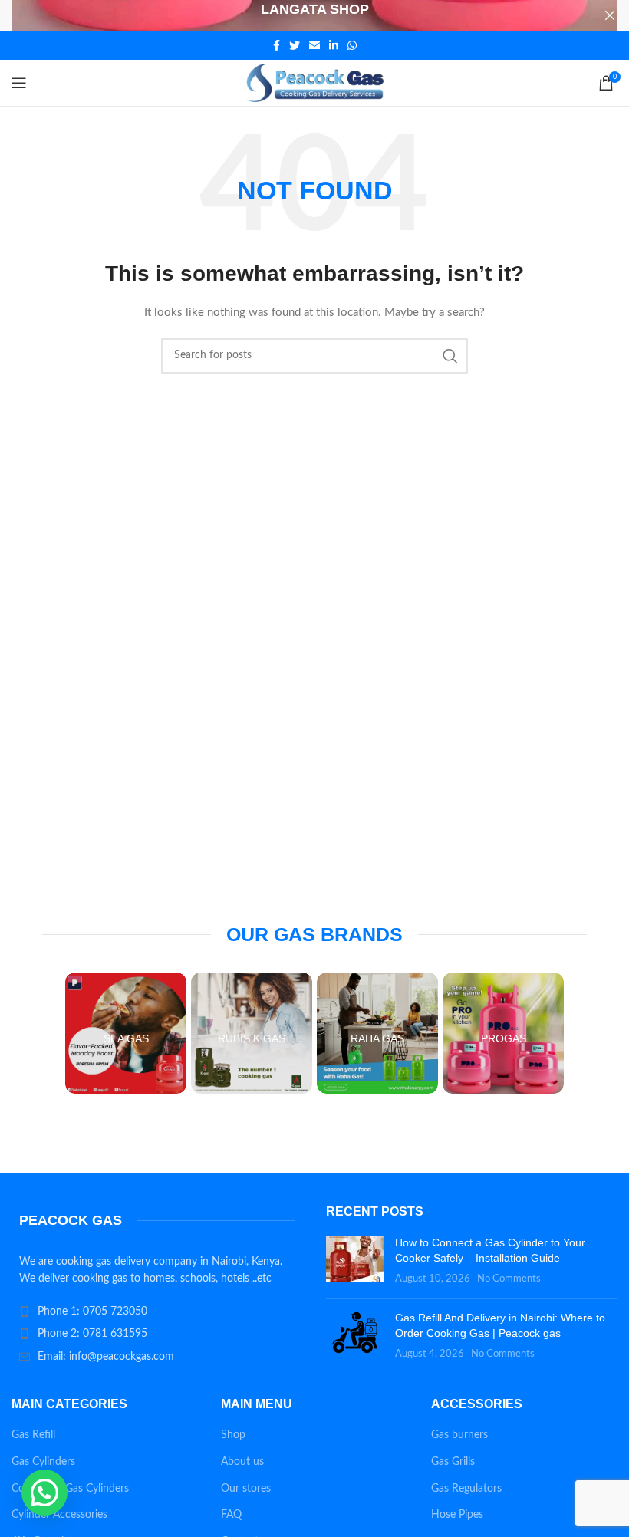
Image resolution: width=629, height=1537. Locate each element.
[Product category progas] (503, 1033)
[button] (44, 1493)
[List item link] (157, 1311)
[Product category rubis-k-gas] (251, 1033)
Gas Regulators (466, 1488)
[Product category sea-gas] (125, 1033)
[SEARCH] (450, 356)
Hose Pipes (457, 1514)
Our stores (246, 1488)
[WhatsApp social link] (352, 45)
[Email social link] (314, 45)
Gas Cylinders (43, 1461)
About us (242, 1461)
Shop (233, 1435)
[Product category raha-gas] (377, 1033)
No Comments (509, 1278)
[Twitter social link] (295, 45)
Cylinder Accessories (59, 1514)
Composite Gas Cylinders (70, 1488)
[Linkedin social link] (333, 45)
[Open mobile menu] (19, 82)
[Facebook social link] (276, 45)
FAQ (231, 1514)
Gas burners (459, 1435)
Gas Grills (453, 1461)
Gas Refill (33, 1435)
